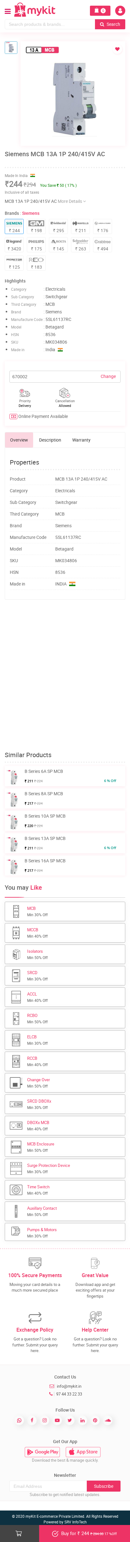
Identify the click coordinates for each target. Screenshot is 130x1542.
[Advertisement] (65, 675)
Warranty (81, 440)
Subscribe (103, 1486)
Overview (19, 440)
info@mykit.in (69, 1386)
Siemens (30, 213)
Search (113, 24)
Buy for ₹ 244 (88, 1533)
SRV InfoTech (75, 1521)
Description (50, 440)
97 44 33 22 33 (69, 1394)
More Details (70, 201)
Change (108, 376)
